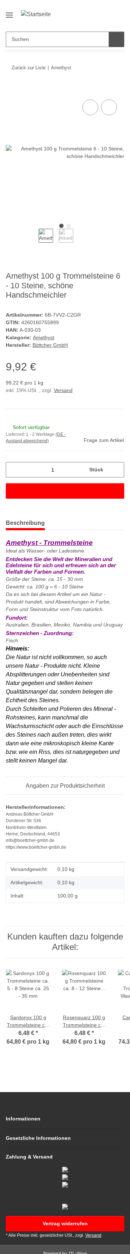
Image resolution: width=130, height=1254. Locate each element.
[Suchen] (116, 39)
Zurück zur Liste (29, 67)
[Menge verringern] (14, 469)
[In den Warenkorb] (11, 90)
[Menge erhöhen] (116, 469)
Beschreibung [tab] (25, 523)
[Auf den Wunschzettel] (109, 107)
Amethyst (43, 337)
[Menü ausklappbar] (9, 12)
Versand (63, 390)
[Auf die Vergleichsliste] (90, 107)
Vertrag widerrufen (65, 1223)
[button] (96, 20)
